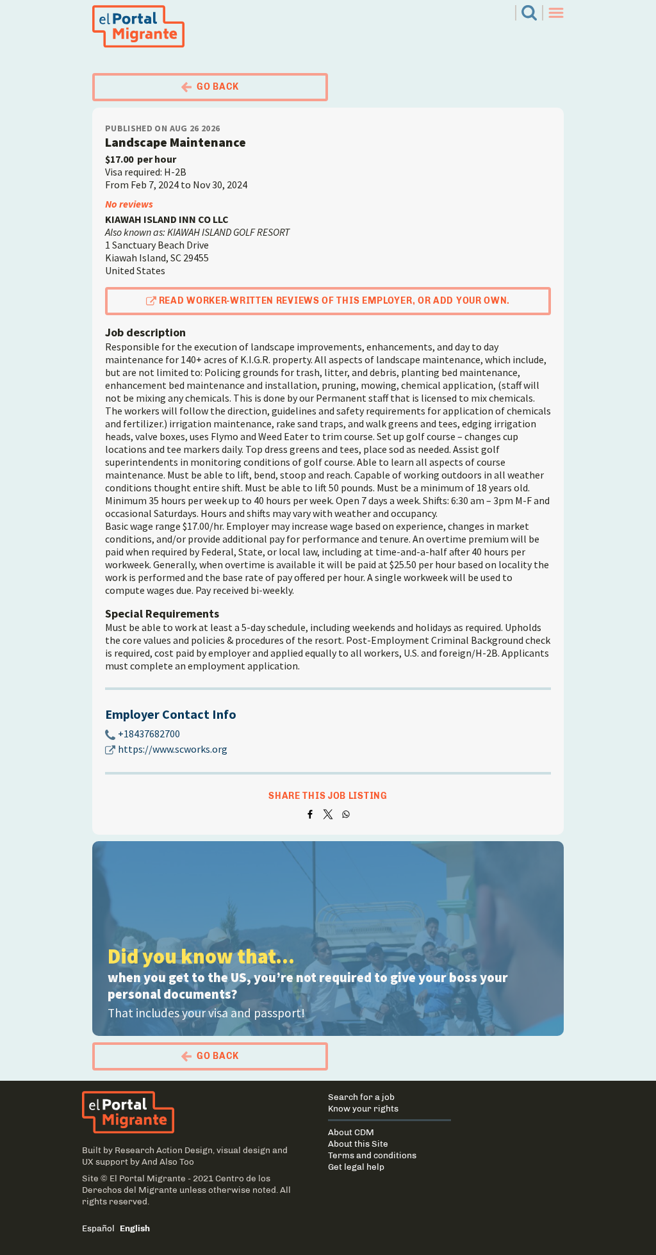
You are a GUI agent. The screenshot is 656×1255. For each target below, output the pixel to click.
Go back (218, 86)
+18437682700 (149, 733)
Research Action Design (164, 1150)
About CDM (351, 1132)
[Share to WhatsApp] (346, 814)
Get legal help (356, 1166)
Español (98, 1228)
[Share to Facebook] (310, 814)
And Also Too (168, 1161)
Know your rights (363, 1108)
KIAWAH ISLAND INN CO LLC (167, 219)
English (135, 1228)
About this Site (358, 1143)
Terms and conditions (372, 1155)
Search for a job (361, 1097)
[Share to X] (328, 814)
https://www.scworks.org (172, 748)
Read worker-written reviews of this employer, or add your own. (334, 300)
